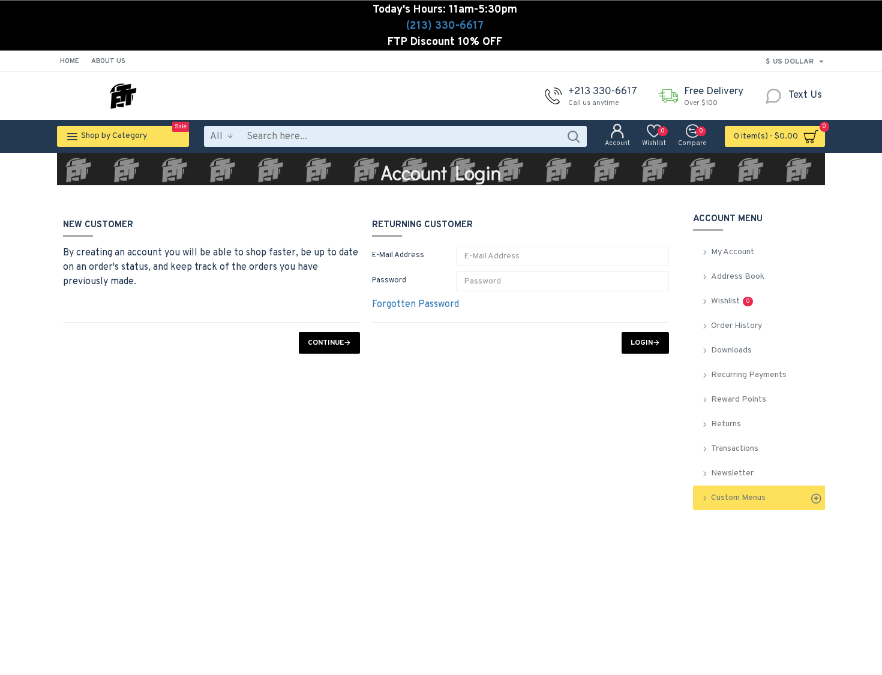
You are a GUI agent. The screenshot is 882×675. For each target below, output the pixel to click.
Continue (326, 343)
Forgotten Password (415, 305)
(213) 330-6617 (445, 26)
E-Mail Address (398, 255)
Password (389, 280)
